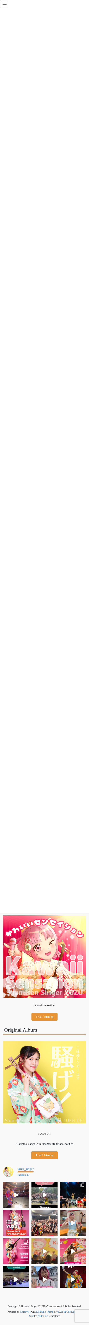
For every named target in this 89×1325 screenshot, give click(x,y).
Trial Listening (44, 1016)
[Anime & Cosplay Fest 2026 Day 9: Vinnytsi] (44, 1195)
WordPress (25, 1311)
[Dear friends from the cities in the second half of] (73, 1195)
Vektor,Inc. (42, 1315)
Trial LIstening (44, 1155)
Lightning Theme (44, 1311)
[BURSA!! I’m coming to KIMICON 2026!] (16, 1223)
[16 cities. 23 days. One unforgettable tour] (73, 1279)
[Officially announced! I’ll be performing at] (44, 1279)
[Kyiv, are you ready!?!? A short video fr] (73, 1251)
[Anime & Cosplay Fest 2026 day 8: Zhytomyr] (16, 1279)
